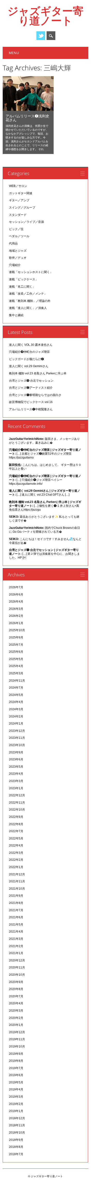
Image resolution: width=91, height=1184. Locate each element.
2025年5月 (16, 659)
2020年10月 (17, 974)
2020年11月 (17, 967)
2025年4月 (16, 666)
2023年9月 (16, 752)
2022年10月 (17, 809)
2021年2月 (16, 946)
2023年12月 (17, 731)
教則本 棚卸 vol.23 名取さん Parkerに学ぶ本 (37, 373)
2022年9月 (16, 817)
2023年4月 (16, 773)
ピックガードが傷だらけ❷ (26, 359)
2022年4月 (16, 845)
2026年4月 (16, 601)
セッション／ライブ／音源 (26, 222)
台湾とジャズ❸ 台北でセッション (31, 380)
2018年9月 (16, 1140)
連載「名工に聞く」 (22, 286)
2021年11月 (17, 881)
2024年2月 (16, 716)
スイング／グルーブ (22, 207)
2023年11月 (17, 738)
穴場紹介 (15, 265)
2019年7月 (16, 1068)
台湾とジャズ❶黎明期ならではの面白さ (35, 395)
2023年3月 (16, 781)
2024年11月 (17, 680)
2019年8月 (16, 1061)
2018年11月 (17, 1125)
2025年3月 (16, 673)
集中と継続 (16, 315)
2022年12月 (17, 795)
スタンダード (17, 215)
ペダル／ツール (19, 236)
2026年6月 (16, 594)
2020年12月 (17, 960)
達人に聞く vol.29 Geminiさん (28, 366)
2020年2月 (16, 1018)
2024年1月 (16, 723)
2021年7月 (16, 910)
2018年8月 (16, 1147)
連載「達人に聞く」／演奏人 (28, 308)
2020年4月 (16, 1003)
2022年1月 (16, 867)
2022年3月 (16, 852)
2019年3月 (16, 1096)
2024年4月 (16, 702)
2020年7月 (16, 996)
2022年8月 (16, 824)
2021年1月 (16, 953)
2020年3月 (16, 1010)
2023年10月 (17, 745)
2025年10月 (17, 630)
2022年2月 (16, 860)
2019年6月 (16, 1075)
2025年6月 (16, 651)
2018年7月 (16, 1154)
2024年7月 (16, 687)
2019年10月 (17, 1046)
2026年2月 (16, 616)
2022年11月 (17, 802)
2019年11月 (17, 1039)
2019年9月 (16, 1053)
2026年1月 (16, 623)
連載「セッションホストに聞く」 (31, 272)
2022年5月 (16, 838)
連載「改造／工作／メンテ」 (28, 293)
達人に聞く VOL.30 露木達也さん (30, 344)
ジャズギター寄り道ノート (45, 15)
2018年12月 (17, 1118)
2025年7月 (16, 644)
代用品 (13, 243)
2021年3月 (16, 939)
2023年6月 (16, 759)
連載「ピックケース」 (23, 279)
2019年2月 (16, 1104)
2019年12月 (17, 1032)
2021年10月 (17, 888)
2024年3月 (16, 709)
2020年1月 (16, 1025)
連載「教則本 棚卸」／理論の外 (29, 301)
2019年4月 (16, 1089)
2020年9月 (16, 982)
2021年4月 (16, 931)
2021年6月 (16, 917)
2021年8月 (16, 903)
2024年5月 (16, 695)
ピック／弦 (16, 229)
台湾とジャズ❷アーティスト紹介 (31, 387)
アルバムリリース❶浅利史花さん (27, 117)
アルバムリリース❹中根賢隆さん (31, 409)
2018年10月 (17, 1132)
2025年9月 (16, 637)
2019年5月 (16, 1082)
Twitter (40, 35)
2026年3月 (16, 609)
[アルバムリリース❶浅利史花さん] (28, 110)
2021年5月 (16, 924)
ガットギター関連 (20, 193)
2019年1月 (16, 1111)
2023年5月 (16, 766)
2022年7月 (16, 831)
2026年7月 (16, 587)
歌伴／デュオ (17, 257)
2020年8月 (16, 989)
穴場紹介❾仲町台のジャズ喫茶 (29, 352)
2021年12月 (17, 874)
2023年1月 (16, 788)
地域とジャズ (17, 250)
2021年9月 (16, 895)
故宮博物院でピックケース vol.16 (31, 402)
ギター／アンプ (19, 200)
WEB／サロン (18, 186)
